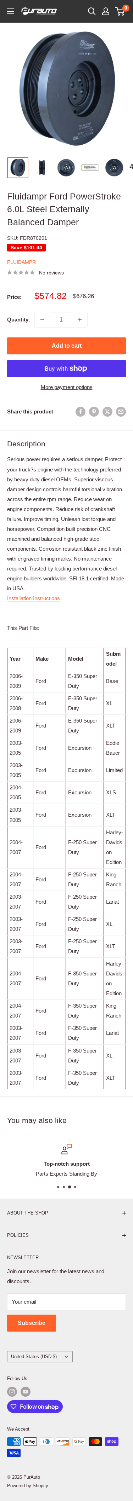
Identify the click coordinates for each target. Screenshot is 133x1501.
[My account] (105, 11)
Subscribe (31, 1323)
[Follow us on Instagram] (12, 1392)
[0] (120, 11)
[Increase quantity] (79, 319)
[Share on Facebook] (80, 411)
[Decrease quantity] (42, 319)
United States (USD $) (34, 1356)
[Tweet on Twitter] (107, 411)
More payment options (67, 387)
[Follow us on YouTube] (26, 1392)
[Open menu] (10, 11)
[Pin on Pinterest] (94, 411)
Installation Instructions (33, 598)
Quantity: (18, 320)
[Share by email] (121, 411)
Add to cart (67, 346)
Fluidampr (21, 262)
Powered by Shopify (27, 1485)
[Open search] (92, 11)
